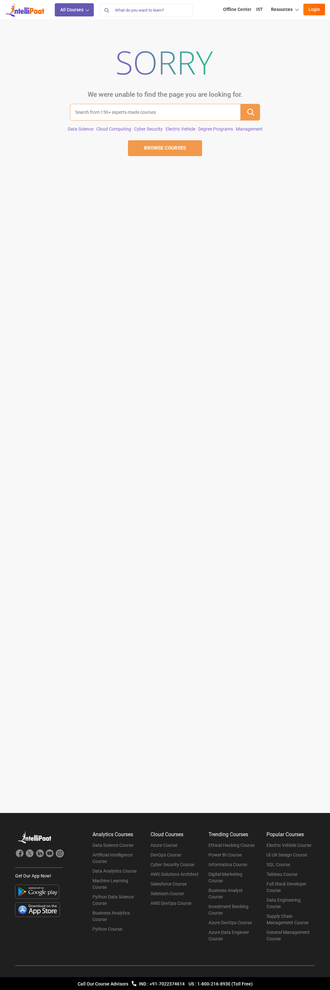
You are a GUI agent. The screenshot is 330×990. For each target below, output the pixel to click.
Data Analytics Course (114, 871)
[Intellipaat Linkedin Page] (39, 854)
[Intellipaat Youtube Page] (49, 854)
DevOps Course (165, 854)
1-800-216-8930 (214, 983)
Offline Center (237, 9)
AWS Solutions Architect (174, 874)
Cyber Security (148, 129)
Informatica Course (228, 864)
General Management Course (288, 935)
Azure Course (163, 845)
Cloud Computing (113, 129)
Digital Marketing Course (225, 877)
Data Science (80, 129)
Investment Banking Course (228, 910)
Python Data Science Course (113, 900)
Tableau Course (282, 874)
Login (314, 9)
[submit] (250, 112)
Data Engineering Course (284, 903)
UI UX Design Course (287, 854)
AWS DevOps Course (170, 903)
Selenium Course (167, 893)
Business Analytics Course (111, 916)
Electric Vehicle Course (289, 845)
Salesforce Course (168, 883)
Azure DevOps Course (230, 922)
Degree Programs (215, 129)
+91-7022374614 (168, 983)
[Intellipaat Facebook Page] (19, 854)
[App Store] (37, 909)
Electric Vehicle (180, 129)
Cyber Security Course (172, 864)
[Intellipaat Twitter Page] (29, 854)
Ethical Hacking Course (232, 845)
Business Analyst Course (226, 893)
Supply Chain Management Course (287, 919)
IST (259, 9)
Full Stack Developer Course (286, 887)
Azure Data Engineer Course (229, 935)
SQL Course (278, 864)
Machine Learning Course (110, 884)
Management (249, 129)
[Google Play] (37, 892)
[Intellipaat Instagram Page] (59, 854)
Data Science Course (112, 845)
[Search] (106, 10)
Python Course (107, 929)
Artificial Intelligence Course (112, 858)
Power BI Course (225, 854)
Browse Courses (165, 148)
